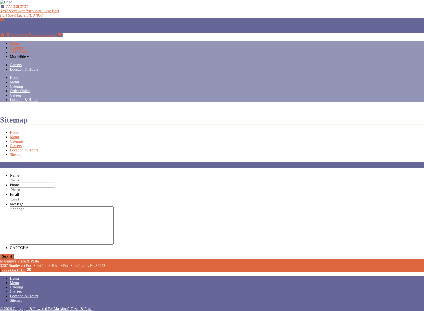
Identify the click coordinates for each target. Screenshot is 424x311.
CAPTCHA (19, 248)
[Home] (2, 35)
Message (16, 204)
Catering (16, 48)
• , (52, 265)
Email (14, 194)
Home (14, 77)
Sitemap (16, 154)
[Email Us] (2, 20)
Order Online (20, 52)
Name (14, 175)
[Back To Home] (6, 2)
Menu (14, 43)
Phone (15, 185)
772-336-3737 (17, 6)
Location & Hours (24, 69)
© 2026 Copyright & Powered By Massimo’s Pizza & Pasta (46, 309)
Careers (16, 65)
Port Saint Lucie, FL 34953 (29, 13)
